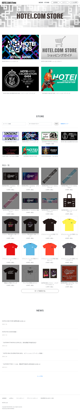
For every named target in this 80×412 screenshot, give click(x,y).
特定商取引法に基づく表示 (47, 398)
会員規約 (4, 398)
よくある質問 (74, 2)
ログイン (64, 2)
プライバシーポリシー (32, 398)
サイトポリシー (20, 398)
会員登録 (55, 2)
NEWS (41, 2)
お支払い (11, 398)
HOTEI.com (5, 402)
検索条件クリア (64, 123)
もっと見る (40, 376)
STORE (46, 2)
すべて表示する (40, 291)
